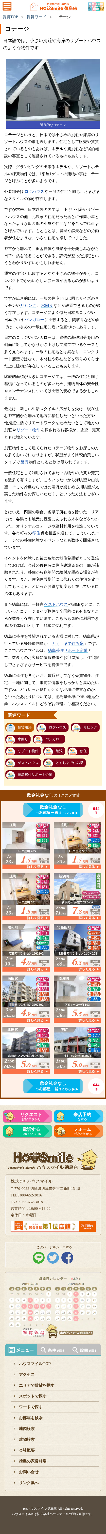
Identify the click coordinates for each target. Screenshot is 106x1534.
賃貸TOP (10, 17)
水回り (47, 305)
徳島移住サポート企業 (68, 650)
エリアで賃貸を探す (36, 1385)
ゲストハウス (56, 604)
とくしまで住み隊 (68, 643)
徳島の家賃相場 (33, 1461)
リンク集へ (29, 1483)
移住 (36, 533)
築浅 (24, 462)
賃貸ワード (36, 17)
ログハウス (34, 191)
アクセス (27, 1374)
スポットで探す (33, 1396)
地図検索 (27, 1428)
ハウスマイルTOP (35, 1364)
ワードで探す (31, 1407)
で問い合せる (82, 1131)
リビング (28, 305)
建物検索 (27, 1439)
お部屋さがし (31, 1116)
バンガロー (34, 320)
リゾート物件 (28, 430)
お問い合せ (29, 1472)
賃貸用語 (25, 727)
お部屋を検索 (31, 1418)
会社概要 (27, 1450)
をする (82, 1116)
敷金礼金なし (53, 807)
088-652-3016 (31, 1131)
